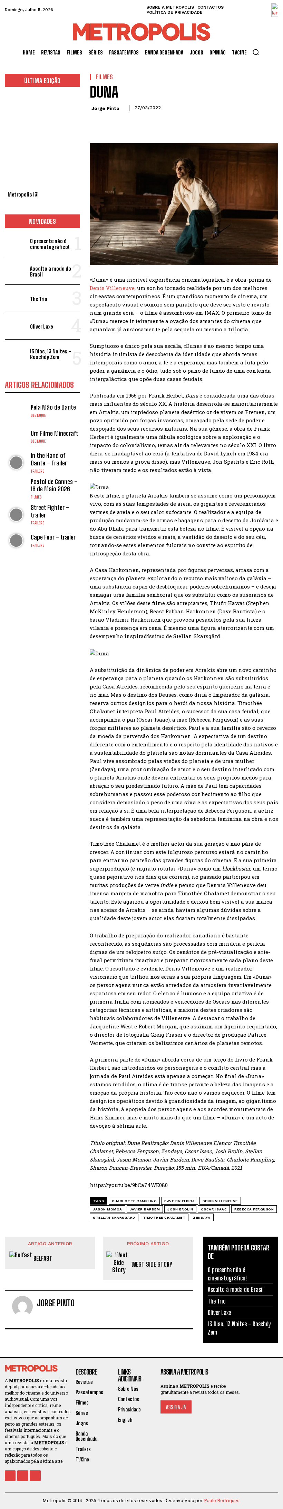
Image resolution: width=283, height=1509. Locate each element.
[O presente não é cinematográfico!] (16, 243)
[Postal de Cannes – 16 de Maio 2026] (16, 488)
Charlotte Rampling (134, 1201)
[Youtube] (35, 1475)
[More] (160, 123)
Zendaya (202, 1217)
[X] (112, 123)
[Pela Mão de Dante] (16, 411)
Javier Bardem (145, 1209)
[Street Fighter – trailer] (16, 514)
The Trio (38, 299)
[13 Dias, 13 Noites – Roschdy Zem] (16, 353)
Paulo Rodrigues (222, 1500)
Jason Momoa (107, 1209)
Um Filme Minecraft (54, 433)
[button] (256, 52)
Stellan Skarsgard (114, 1217)
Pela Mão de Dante (53, 407)
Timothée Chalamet (164, 1217)
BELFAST (42, 1258)
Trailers (38, 471)
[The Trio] (16, 298)
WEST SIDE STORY (151, 1264)
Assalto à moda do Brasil (50, 271)
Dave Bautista (179, 1201)
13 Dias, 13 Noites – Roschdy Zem (50, 354)
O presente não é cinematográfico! (50, 244)
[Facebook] (97, 123)
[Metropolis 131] (42, 141)
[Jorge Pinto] (22, 1309)
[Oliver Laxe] (16, 325)
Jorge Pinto (105, 108)
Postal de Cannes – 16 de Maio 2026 (54, 485)
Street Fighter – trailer (50, 511)
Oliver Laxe (41, 326)
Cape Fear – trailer (53, 537)
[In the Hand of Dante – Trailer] (16, 462)
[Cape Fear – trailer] (16, 540)
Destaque (38, 415)
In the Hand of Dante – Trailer (49, 459)
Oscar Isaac (214, 1209)
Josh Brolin (180, 1209)
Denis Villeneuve (112, 287)
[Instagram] (51, 1317)
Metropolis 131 (23, 194)
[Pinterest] (128, 123)
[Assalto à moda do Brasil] (16, 271)
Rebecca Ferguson (254, 1209)
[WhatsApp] (144, 123)
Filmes (36, 497)
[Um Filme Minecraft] (16, 436)
